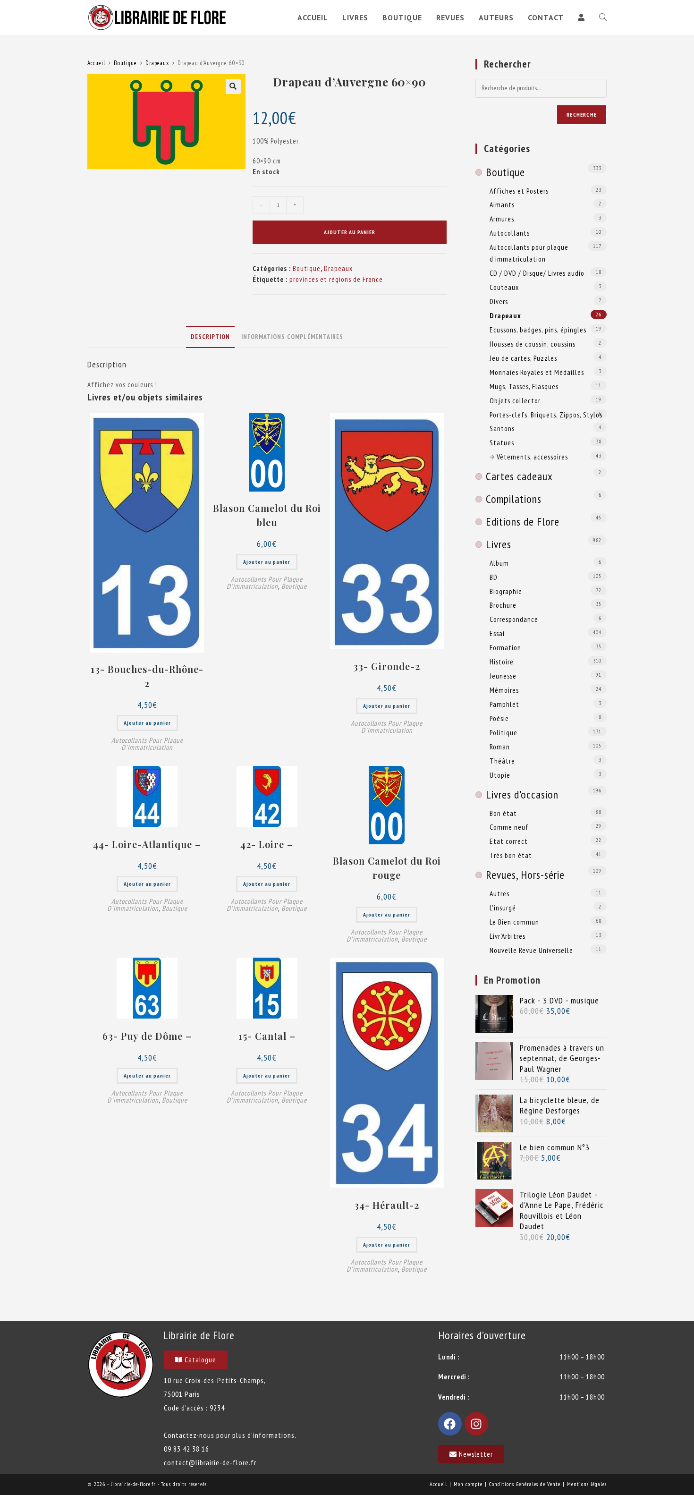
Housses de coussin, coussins (533, 343)
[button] (233, 86)
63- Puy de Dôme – (147, 1035)
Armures (502, 218)
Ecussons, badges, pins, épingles (538, 329)
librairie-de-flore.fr (133, 1483)
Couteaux (504, 287)
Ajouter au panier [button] (147, 722)
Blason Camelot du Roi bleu (267, 514)
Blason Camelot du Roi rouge (387, 867)
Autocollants (510, 233)
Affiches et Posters (519, 190)
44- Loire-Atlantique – (147, 844)
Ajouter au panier (349, 232)
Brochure (503, 605)
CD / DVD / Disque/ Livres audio (537, 273)
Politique (503, 732)
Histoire (502, 661)
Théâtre (502, 760)
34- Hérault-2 (386, 1204)
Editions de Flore (522, 521)
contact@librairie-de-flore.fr (210, 1462)
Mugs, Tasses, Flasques (524, 386)
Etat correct (509, 841)
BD (494, 577)
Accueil (96, 63)
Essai (497, 633)
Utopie (500, 775)
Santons (502, 428)
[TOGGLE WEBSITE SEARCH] (603, 17)
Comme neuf (509, 827)
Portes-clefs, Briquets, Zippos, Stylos (546, 414)
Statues (502, 442)
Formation (505, 647)
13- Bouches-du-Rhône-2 (147, 676)
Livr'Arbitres (507, 936)
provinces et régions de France (336, 279)
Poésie (499, 718)
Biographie (506, 591)
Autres (499, 893)
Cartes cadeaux (519, 476)
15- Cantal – (267, 1035)
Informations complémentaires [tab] (292, 336)
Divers (499, 301)
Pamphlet (504, 704)
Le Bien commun (514, 921)
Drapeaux (157, 63)
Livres (498, 544)
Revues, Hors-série (525, 874)
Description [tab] (210, 336)
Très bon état (511, 855)
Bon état (503, 813)
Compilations (514, 499)
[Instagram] (476, 1424)
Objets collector (515, 400)
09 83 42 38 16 (186, 1448)
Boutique (125, 63)
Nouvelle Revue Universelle (531, 950)
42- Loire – (266, 844)
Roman (500, 746)
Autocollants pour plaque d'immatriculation (147, 744)
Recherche (582, 114)
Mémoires (504, 690)
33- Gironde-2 (386, 666)
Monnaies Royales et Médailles (537, 372)
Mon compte (468, 1483)
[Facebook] (450, 1424)
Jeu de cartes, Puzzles (523, 358)
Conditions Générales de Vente (524, 1483)
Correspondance (514, 619)
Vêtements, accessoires (532, 456)
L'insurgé (503, 907)
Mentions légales (587, 1483)
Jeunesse (503, 675)
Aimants (502, 204)
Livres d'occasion (522, 794)
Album (499, 563)
